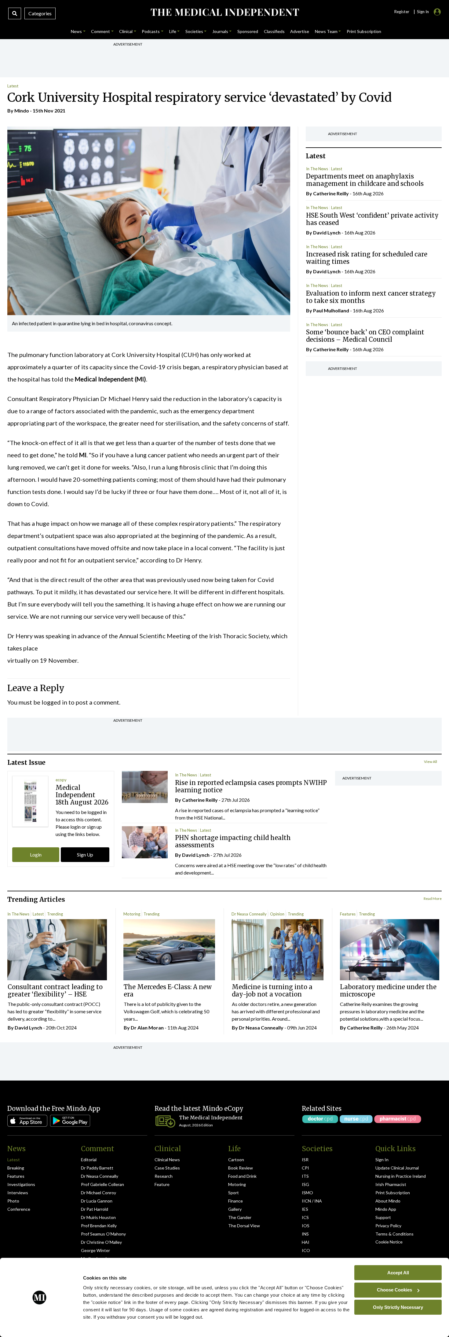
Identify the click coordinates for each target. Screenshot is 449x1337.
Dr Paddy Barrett (97, 1167)
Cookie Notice (389, 1241)
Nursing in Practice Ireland (400, 1176)
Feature (162, 1184)
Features (348, 914)
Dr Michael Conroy (98, 1192)
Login (36, 854)
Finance (235, 1200)
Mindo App (385, 1209)
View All (430, 761)
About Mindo (387, 1200)
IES (305, 1209)
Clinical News (167, 1159)
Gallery (235, 1209)
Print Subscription (392, 1192)
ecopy (61, 779)
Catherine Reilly (331, 193)
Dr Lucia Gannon (96, 1200)
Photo (13, 1200)
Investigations (21, 1184)
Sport (233, 1192)
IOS (305, 1225)
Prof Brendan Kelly (99, 1225)
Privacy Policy (388, 1225)
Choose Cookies (394, 1289)
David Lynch (327, 232)
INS (305, 1233)
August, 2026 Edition (196, 1125)
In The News (317, 168)
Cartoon (236, 1159)
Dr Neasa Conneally (249, 914)
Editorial (89, 1159)
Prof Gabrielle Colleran (102, 1184)
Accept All (398, 1272)
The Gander (239, 1217)
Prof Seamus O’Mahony (103, 1233)
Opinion (277, 914)
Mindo (21, 110)
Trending (55, 914)
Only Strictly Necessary (398, 1306)
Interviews (17, 1192)
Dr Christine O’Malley (101, 1242)
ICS (305, 1217)
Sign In (382, 1159)
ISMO (307, 1192)
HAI (305, 1242)
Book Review (240, 1167)
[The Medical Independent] (224, 12)
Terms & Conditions (394, 1233)
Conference (18, 1209)
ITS (305, 1176)
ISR (305, 1159)
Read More (433, 898)
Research (164, 1176)
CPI (305, 1167)
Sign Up (85, 854)
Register (401, 11)
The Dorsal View (244, 1225)
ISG (305, 1184)
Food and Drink (242, 1176)
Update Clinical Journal (397, 1167)
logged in (54, 702)
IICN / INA (312, 1200)
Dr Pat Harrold (94, 1209)
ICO (306, 1250)
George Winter (95, 1250)
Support (383, 1217)
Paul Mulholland (331, 310)
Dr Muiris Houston (98, 1217)
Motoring (131, 914)
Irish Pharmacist (390, 1184)
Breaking (15, 1167)
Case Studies (167, 1167)
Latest (12, 85)
